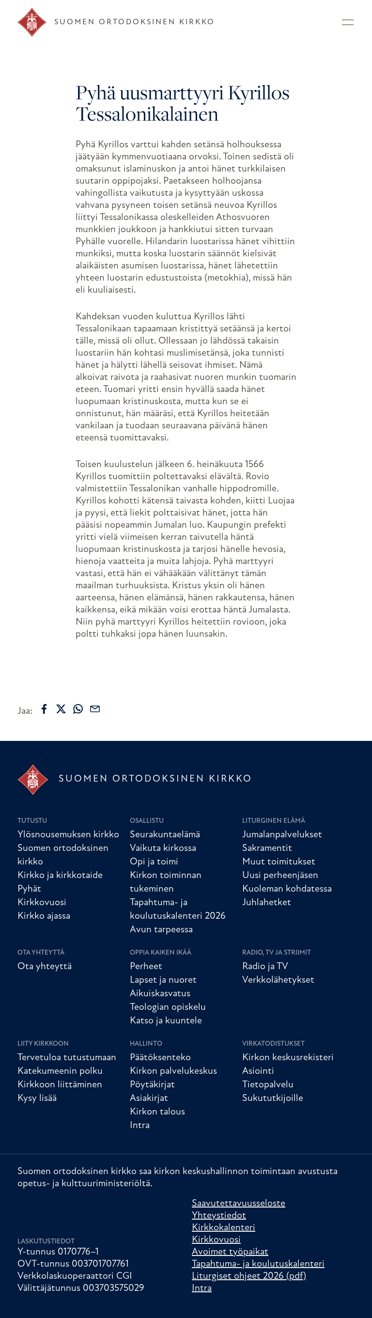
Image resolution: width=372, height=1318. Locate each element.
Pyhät (29, 889)
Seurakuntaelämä (165, 835)
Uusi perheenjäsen (280, 875)
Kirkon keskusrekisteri (288, 1058)
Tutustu (32, 821)
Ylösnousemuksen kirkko (68, 835)
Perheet (146, 967)
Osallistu (147, 821)
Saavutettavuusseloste (238, 1203)
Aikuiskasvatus (160, 994)
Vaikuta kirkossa (163, 848)
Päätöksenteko (160, 1058)
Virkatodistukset (273, 1044)
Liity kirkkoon (43, 1044)
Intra (140, 1125)
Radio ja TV (265, 967)
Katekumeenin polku (60, 1071)
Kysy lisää (37, 1098)
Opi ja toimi (154, 862)
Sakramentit (267, 848)
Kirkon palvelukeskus (173, 1071)
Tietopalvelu (268, 1085)
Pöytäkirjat (152, 1085)
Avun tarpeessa (161, 930)
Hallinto (146, 1044)
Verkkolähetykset (278, 980)
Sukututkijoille (272, 1098)
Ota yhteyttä (40, 953)
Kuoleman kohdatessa (287, 889)
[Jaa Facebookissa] (44, 709)
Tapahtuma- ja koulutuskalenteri (258, 1264)
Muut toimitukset (278, 862)
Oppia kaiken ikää (160, 953)
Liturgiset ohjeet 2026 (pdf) (249, 1276)
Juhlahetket (266, 903)
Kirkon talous (157, 1112)
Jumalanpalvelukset (282, 835)
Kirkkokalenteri (223, 1228)
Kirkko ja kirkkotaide (60, 875)
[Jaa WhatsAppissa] (78, 709)
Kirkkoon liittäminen (59, 1085)
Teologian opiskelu (168, 1007)
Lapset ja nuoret (163, 980)
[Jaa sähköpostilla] (95, 709)
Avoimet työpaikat (230, 1252)
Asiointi (258, 1071)
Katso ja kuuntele (166, 1021)
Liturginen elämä (273, 821)
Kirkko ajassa (43, 916)
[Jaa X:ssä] (61, 709)
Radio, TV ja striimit (276, 953)
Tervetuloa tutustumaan (66, 1058)
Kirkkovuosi (41, 903)
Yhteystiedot (219, 1216)
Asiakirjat (149, 1098)
